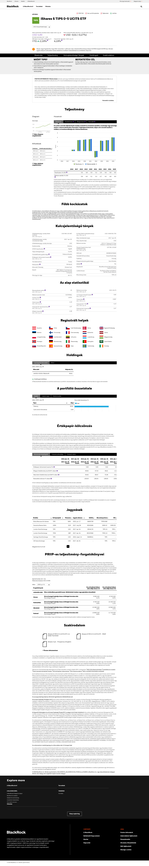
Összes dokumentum (51, 650)
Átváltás (35, 518)
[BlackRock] (16, 833)
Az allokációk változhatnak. (39, 414)
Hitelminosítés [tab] (57, 396)
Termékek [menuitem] (39, 6)
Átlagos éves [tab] (80, 121)
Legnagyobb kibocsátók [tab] (41, 362)
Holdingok (94, 55)
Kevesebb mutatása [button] (108, 100)
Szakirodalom (108, 55)
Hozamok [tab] (58, 117)
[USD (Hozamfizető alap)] (41, 26)
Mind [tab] (52, 362)
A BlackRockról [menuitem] (28, 6)
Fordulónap (35, 148)
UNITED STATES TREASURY (41, 373)
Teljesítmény (52, 55)
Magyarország (137, 1)
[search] (141, 6)
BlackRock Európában (12, 795)
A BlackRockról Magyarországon (15, 793)
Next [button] (69, 546)
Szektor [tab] (36, 396)
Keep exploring (74, 814)
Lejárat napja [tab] (45, 396)
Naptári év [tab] (58, 121)
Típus (34, 403)
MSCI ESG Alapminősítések (94, 669)
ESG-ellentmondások (76, 671)
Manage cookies (125, 849)
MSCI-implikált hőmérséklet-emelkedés (93, 671)
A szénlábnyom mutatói (108, 669)
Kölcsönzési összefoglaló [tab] (41, 454)
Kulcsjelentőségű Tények (74, 55)
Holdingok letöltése (40, 379)
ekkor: (34, 584)
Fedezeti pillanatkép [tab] (57, 454)
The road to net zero (12, 802)
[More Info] (47, 40)
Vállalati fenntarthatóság (13, 797)
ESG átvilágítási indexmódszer (60, 671)
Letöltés (114, 13)
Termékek (60, 793)
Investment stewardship (13, 800)
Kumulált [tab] (91, 121)
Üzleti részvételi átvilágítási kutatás (42, 671)
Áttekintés (38, 55)
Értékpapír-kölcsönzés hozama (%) (43, 467)
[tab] (42, 126)
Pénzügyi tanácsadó (125, 1)
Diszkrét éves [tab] (68, 121)
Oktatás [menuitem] (48, 6)
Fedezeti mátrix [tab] (71, 454)
